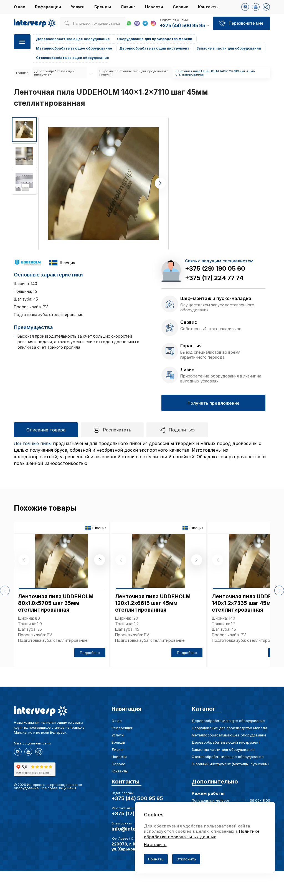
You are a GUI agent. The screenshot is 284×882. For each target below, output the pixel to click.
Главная (22, 73)
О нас (19, 6)
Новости (154, 6)
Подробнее (90, 652)
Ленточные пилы (33, 443)
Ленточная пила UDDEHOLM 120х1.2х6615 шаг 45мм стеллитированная (153, 603)
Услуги (78, 6)
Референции (48, 6)
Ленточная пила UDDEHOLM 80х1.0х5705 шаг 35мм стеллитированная (55, 603)
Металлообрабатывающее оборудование (229, 735)
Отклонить (186, 859)
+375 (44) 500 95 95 (137, 798)
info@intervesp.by (134, 829)
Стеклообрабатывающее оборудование (228, 756)
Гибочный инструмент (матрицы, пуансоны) (230, 764)
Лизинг (128, 6)
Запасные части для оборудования (223, 749)
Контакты (208, 6)
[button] (160, 183)
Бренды (102, 6)
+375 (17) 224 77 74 (214, 277)
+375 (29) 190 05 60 (215, 268)
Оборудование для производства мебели (229, 728)
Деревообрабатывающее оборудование (228, 720)
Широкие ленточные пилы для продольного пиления (134, 72)
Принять (156, 859)
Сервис (180, 6)
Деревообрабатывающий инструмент (54, 72)
